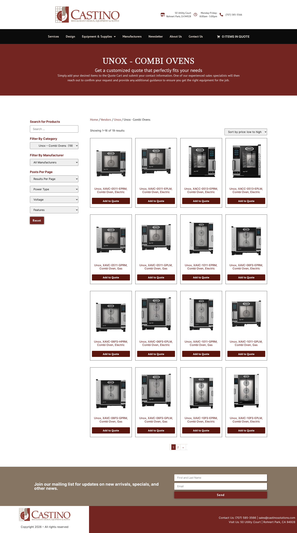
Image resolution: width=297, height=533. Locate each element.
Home (94, 120)
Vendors (106, 120)
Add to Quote (111, 201)
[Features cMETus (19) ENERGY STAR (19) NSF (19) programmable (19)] (54, 209)
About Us (176, 36)
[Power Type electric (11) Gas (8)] (54, 189)
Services (53, 36)
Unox (117, 120)
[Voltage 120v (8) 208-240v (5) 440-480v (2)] (54, 199)
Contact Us (196, 36)
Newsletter (155, 36)
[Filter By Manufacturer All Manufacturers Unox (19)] (54, 162)
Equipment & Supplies (97, 36)
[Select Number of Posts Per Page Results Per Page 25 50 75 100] (54, 178)
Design (70, 36)
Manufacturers (132, 36)
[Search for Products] (54, 129)
